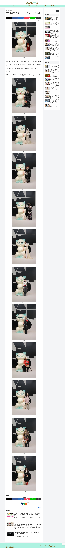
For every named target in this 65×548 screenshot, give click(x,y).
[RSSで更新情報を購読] (26, 504)
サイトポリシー (45, 545)
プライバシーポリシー (52, 545)
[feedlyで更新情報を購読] (24, 504)
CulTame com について (39, 545)
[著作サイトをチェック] (22, 504)
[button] (38, 18)
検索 (45, 9)
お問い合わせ (57, 545)
